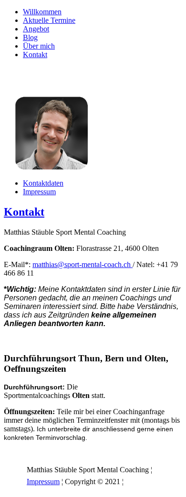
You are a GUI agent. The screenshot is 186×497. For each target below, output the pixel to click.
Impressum (39, 192)
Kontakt (35, 54)
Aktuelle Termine (49, 20)
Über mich (39, 46)
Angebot (36, 29)
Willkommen (42, 12)
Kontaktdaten (43, 183)
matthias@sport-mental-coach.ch (82, 264)
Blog (30, 37)
